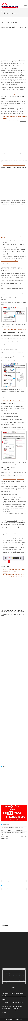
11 (9, 975)
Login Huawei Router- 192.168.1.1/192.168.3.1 (13, 574)
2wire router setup (21, 612)
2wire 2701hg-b (7, 610)
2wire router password (12, 612)
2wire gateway (4, 611)
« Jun (13, 987)
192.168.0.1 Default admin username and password (15, 569)
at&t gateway (10, 614)
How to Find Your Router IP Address (9, 261)
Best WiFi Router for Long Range (10, 94)
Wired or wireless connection (11, 89)
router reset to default (12, 521)
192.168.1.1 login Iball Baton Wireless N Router (13, 576)
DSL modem (20, 68)
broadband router (10, 82)
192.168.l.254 (23, 121)
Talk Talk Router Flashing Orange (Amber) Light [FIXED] (12, 827)
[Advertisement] (14, 44)
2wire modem (20, 611)
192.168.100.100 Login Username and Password (14, 165)
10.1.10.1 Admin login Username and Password (13, 400)
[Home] (1, 13)
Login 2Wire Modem (14, 13)
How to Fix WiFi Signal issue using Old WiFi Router (14, 329)
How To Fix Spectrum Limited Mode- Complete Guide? (12, 841)
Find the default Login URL (10, 108)
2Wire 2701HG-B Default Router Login (17, 610)
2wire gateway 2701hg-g (12, 611)
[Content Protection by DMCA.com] (4, 925)
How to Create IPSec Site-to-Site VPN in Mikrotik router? (12, 830)
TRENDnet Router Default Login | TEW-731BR (13, 479)
